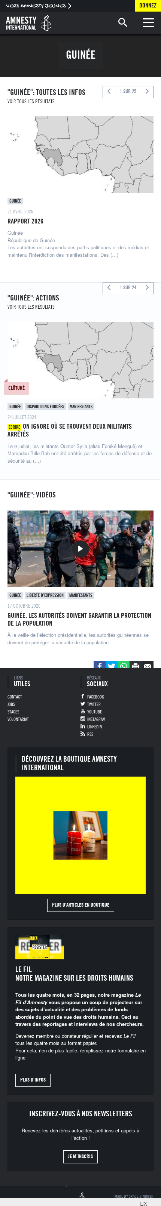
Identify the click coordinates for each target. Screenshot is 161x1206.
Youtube (94, 712)
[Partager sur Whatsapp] (124, 667)
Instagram (96, 719)
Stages (13, 712)
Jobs (11, 704)
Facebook (95, 697)
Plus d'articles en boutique (80, 905)
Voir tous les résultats (31, 101)
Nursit (148, 1196)
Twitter (94, 704)
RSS (90, 734)
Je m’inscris (80, 1156)
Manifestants (81, 406)
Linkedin (94, 727)
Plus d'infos (33, 1080)
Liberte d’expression (45, 595)
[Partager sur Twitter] (112, 667)
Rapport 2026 (25, 221)
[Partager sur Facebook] (100, 667)
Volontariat (18, 719)
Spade (134, 1196)
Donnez (148, 6)
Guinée (15, 201)
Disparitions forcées (45, 406)
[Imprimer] (136, 667)
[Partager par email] (148, 667)
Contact (14, 697)
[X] (141, 1202)
